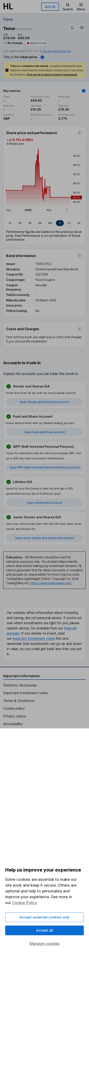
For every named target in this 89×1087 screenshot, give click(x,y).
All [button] (78, 223)
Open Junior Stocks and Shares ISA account (44, 538)
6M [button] (50, 223)
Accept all (44, 930)
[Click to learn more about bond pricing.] (42, 57)
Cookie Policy (24, 902)
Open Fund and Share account (44, 432)
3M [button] (39, 223)
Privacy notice (14, 716)
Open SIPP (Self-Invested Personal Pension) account (45, 467)
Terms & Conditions (18, 700)
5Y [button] (69, 223)
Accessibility (13, 724)
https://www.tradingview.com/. (51, 583)
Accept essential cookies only (44, 917)
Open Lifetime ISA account (44, 502)
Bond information (21, 256)
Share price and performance (31, 133)
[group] (44, 223)
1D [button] (10, 223)
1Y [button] (60, 223)
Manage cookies (44, 943)
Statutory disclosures (20, 685)
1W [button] (19, 223)
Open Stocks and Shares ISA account (44, 402)
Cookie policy (14, 708)
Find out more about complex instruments (52, 74)
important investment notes (34, 638)
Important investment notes (25, 693)
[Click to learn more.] (83, 91)
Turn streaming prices (56, 51)
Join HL (50, 7)
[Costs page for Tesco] (45, 334)
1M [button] (29, 223)
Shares (8, 19)
